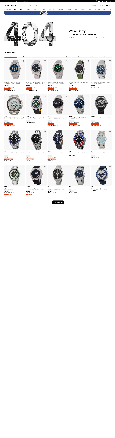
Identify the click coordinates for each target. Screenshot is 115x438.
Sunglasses (51, 9)
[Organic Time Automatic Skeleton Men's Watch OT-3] (110, 96)
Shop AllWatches (58, 202)
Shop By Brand (7, 9)
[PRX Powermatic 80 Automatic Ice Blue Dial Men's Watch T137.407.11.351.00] (110, 131)
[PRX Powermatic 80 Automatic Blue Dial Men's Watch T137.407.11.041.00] (110, 61)
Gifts (104, 9)
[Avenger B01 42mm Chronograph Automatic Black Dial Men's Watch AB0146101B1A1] (45, 61)
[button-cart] (109, 5)
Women (21, 9)
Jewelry (35, 9)
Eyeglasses (60, 9)
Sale (110, 9)
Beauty (76, 9)
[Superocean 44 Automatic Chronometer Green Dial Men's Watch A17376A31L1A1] (23, 166)
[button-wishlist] (107, 5)
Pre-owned (97, 9)
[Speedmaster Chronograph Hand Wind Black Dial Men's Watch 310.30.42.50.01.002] (66, 166)
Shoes (90, 9)
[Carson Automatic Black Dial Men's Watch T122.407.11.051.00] (45, 131)
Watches (28, 9)
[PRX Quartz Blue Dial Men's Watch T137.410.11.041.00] (88, 166)
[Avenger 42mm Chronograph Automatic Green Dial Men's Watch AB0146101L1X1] (45, 96)
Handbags (43, 9)
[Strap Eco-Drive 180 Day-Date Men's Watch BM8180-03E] (88, 61)
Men (15, 9)
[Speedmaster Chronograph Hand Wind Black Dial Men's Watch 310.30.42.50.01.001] (66, 96)
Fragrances (68, 9)
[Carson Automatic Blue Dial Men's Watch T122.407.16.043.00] (66, 131)
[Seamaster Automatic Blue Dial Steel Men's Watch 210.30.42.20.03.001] (88, 96)
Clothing (83, 9)
